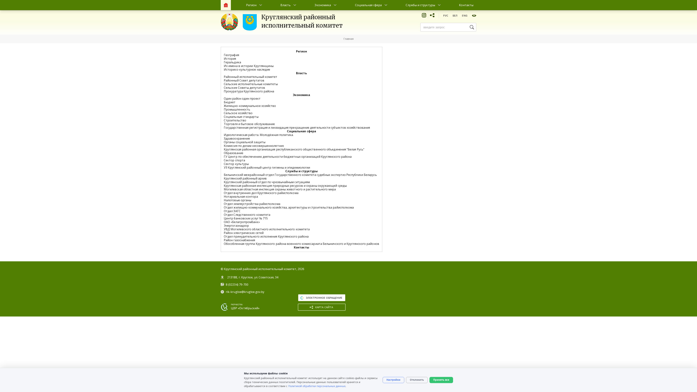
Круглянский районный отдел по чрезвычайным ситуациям (267, 182)
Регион (251, 5)
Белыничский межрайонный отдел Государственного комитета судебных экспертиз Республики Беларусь (300, 175)
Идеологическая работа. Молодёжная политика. (259, 135)
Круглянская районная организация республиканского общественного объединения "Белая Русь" (294, 149)
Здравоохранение (237, 138)
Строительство (235, 120)
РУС (445, 15)
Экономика (323, 5)
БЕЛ (455, 15)
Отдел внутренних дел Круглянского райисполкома (261, 193)
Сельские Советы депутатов (244, 88)
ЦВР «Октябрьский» (245, 308)
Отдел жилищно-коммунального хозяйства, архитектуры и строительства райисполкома (289, 207)
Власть (285, 5)
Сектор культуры (236, 164)
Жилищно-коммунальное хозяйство (250, 106)
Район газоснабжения (239, 240)
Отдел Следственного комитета (247, 215)
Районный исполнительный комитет (250, 77)
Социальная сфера (368, 5)
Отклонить (417, 379)
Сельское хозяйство (238, 113)
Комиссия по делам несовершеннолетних (254, 146)
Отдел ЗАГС (232, 211)
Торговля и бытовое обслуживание (249, 124)
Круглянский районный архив (245, 178)
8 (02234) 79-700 (237, 284)
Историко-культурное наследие (247, 70)
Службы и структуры (420, 5)
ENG (464, 15)
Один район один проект (242, 99)
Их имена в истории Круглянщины (249, 66)
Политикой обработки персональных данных (316, 386)
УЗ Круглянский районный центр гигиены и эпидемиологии (267, 168)
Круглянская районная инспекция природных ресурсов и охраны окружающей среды (285, 186)
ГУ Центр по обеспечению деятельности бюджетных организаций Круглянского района (288, 157)
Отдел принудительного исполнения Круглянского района (266, 236)
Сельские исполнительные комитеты (251, 84)
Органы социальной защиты (244, 142)
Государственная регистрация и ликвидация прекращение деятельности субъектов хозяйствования (297, 128)
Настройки (393, 379)
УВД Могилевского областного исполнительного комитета (267, 229)
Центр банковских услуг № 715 (246, 218)
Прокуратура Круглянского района (249, 91)
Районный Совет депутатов (244, 80)
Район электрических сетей (244, 233)
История (230, 59)
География (231, 55)
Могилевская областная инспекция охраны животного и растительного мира (280, 189)
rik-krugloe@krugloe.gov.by (245, 292)
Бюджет (229, 102)
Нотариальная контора (241, 197)
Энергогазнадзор (236, 226)
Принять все (441, 379)
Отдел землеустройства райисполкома (252, 204)
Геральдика (232, 62)
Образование (233, 153)
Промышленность (237, 109)
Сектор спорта (234, 160)
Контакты (466, 5)
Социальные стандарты (241, 117)
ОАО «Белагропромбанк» (242, 222)
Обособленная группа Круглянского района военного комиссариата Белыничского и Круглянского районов (301, 244)
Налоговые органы (237, 200)
